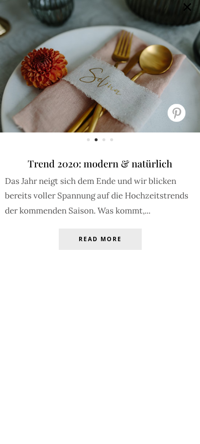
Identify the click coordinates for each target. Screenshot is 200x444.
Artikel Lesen (100, 246)
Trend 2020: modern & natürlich (100, 163)
